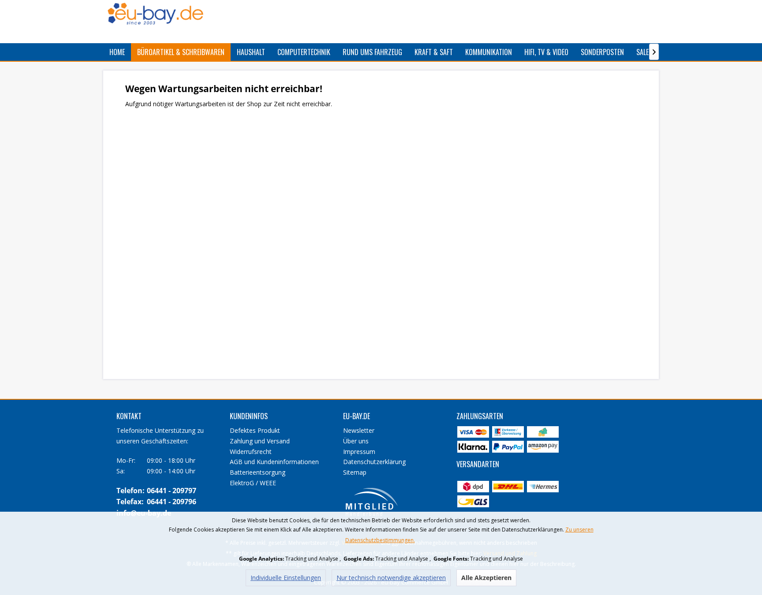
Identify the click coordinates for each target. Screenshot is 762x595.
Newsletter (358, 430)
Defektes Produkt (255, 430)
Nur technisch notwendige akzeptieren (391, 577)
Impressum (359, 451)
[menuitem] (117, 52)
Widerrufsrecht (251, 451)
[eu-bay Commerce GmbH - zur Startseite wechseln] (155, 14)
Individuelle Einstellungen (285, 577)
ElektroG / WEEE (253, 483)
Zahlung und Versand (260, 441)
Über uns (356, 441)
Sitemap (354, 472)
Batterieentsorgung (257, 472)
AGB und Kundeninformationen (274, 461)
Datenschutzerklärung (374, 461)
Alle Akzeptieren (486, 577)
